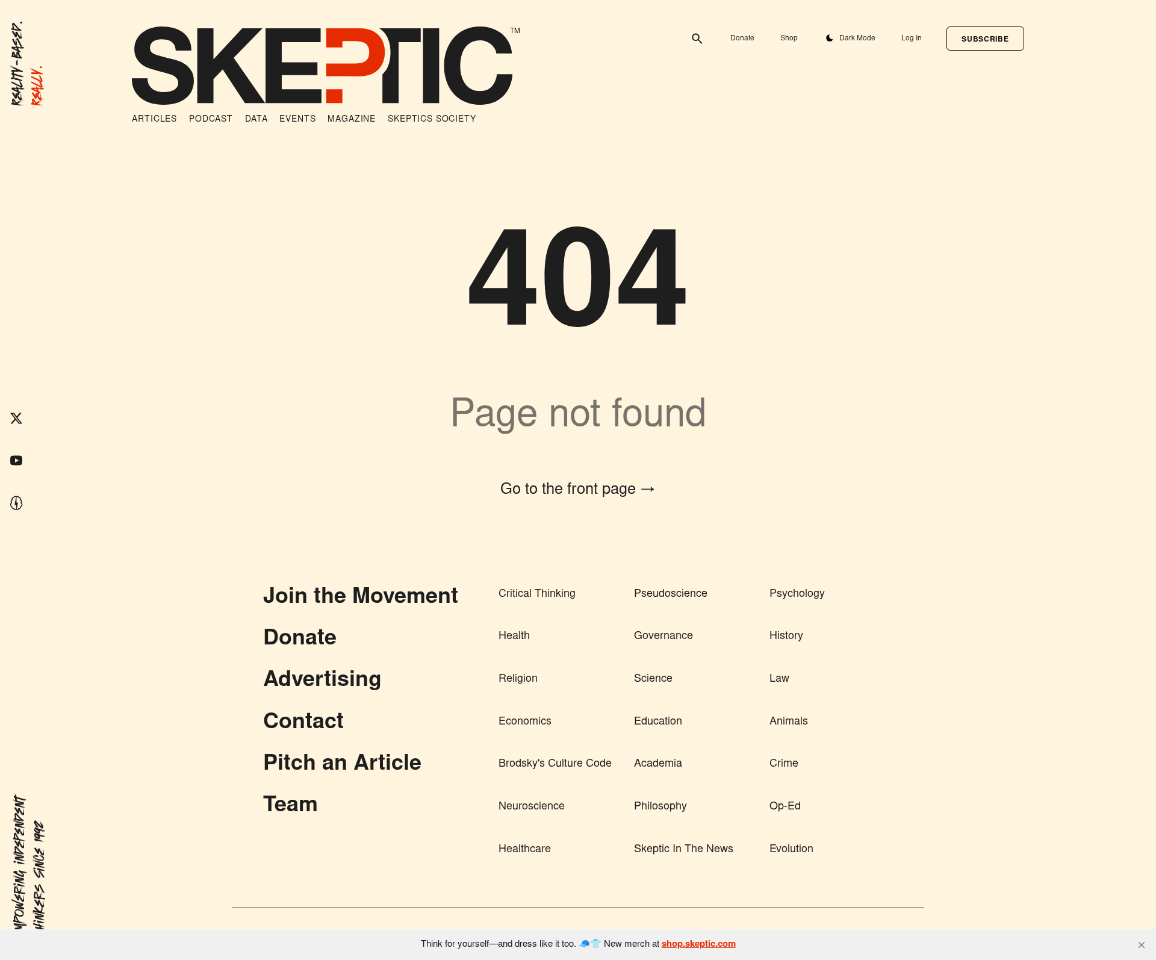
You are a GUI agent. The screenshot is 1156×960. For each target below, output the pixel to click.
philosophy (660, 807)
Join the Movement (360, 598)
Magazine (352, 120)
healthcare (525, 849)
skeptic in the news (683, 849)
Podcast (211, 120)
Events (297, 120)
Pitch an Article (342, 765)
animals (788, 722)
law (779, 679)
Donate (742, 38)
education (658, 722)
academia (658, 764)
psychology (797, 594)
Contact (303, 723)
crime (783, 764)
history (786, 636)
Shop (789, 38)
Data (256, 120)
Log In (911, 38)
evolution (791, 849)
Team (290, 806)
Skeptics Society (432, 120)
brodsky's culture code (555, 764)
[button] (985, 38)
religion (518, 679)
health (514, 636)
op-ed (785, 807)
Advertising (322, 681)
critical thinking (537, 594)
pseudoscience (670, 594)
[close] (1141, 945)
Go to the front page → (578, 490)
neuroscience (532, 807)
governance (663, 636)
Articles (154, 120)
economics (525, 722)
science (653, 679)
